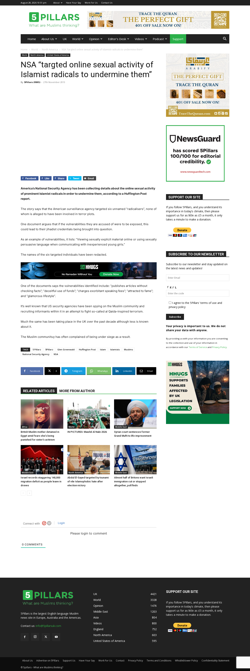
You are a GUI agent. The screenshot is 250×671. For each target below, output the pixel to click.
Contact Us (106, 2)
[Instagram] (213, 2)
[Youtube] (226, 2)
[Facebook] (207, 2)
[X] (220, 2)
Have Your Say (73, 2)
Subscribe (79, 352)
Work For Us (91, 2)
